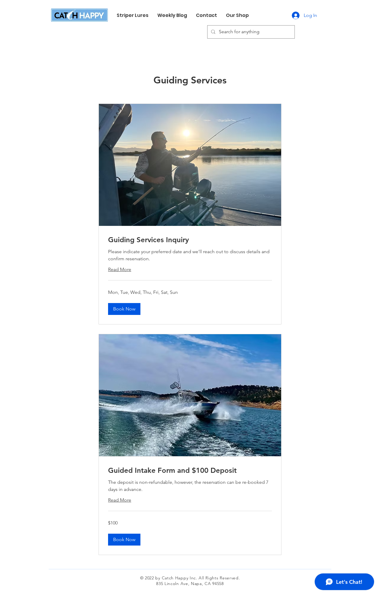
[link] (190, 240)
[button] (124, 309)
